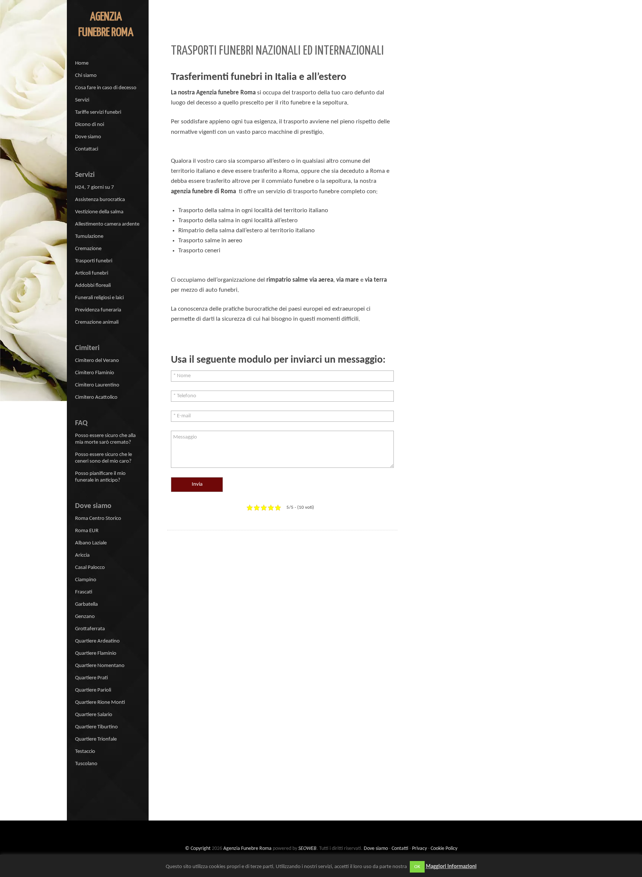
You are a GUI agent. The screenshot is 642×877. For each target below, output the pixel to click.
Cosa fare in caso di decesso (105, 88)
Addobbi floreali (93, 285)
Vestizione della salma (99, 212)
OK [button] (417, 866)
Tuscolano (86, 764)
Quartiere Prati (91, 678)
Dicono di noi (89, 124)
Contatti (400, 848)
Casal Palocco (90, 567)
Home (81, 63)
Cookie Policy (444, 848)
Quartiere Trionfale (96, 739)
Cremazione (88, 249)
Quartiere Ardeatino (97, 641)
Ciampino (85, 580)
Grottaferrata (90, 629)
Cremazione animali (97, 322)
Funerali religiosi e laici (99, 298)
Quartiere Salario (93, 715)
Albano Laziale (91, 543)
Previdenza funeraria (98, 310)
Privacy (419, 848)
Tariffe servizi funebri (98, 112)
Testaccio (85, 751)
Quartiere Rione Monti (100, 702)
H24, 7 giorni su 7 (94, 187)
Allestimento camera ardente (107, 224)
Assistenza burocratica (100, 200)
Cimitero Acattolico (96, 397)
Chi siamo (86, 75)
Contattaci (86, 149)
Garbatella (86, 604)
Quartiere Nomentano (99, 666)
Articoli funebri (91, 273)
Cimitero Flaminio (94, 373)
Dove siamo (88, 137)
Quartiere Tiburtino (96, 727)
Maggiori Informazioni (451, 867)
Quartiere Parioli (93, 690)
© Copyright (198, 848)
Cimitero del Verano (97, 360)
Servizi (82, 100)
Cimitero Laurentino (97, 385)
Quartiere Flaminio (95, 653)
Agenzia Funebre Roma (247, 848)
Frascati (83, 592)
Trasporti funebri (93, 261)
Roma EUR (86, 531)
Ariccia (82, 555)
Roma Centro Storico (98, 518)
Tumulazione (89, 236)
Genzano (85, 616)
